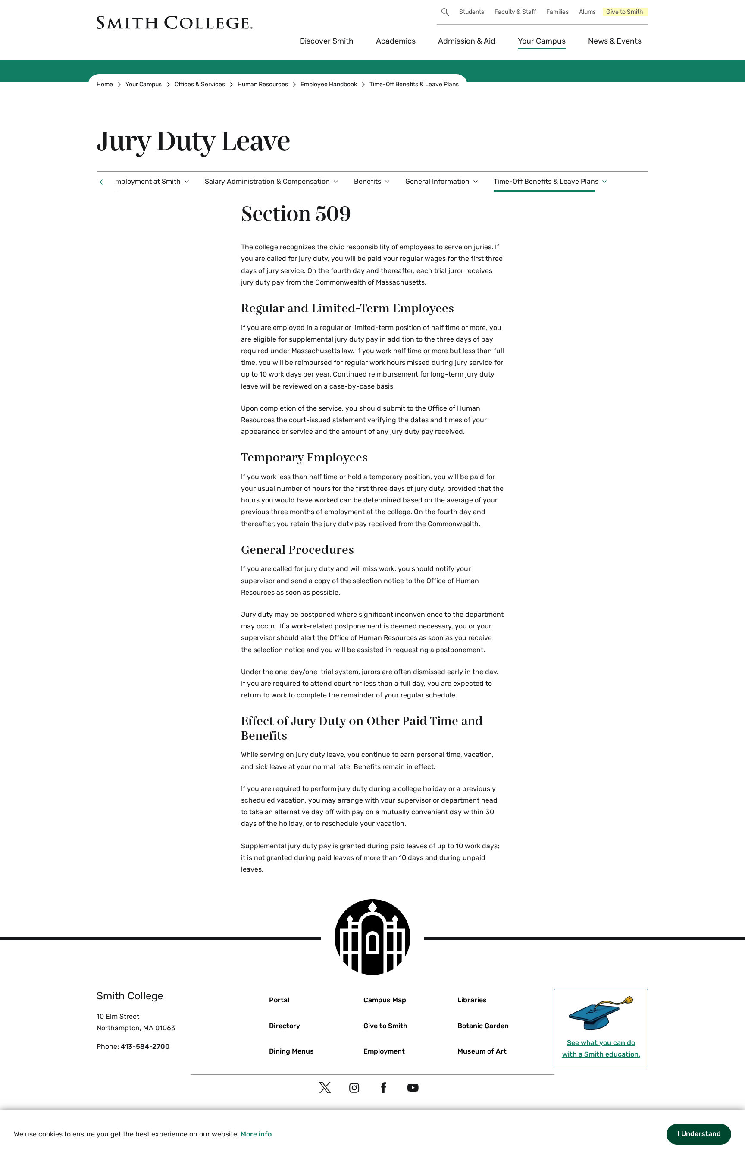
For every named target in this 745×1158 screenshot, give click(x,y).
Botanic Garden (483, 1026)
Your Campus (542, 41)
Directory (284, 1026)
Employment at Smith (146, 181)
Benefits (367, 181)
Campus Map (384, 1000)
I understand (699, 1134)
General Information (437, 181)
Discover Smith (327, 41)
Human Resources (263, 84)
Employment (384, 1051)
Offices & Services (200, 84)
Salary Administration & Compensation (267, 181)
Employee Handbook (329, 84)
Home (105, 84)
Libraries (472, 1000)
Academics (396, 41)
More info (256, 1134)
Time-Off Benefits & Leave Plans (414, 84)
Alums (587, 12)
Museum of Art (482, 1051)
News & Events (615, 41)
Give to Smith (624, 12)
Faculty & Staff (515, 12)
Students (471, 12)
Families (557, 12)
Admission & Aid (466, 41)
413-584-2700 (145, 1046)
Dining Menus (291, 1051)
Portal (279, 1000)
